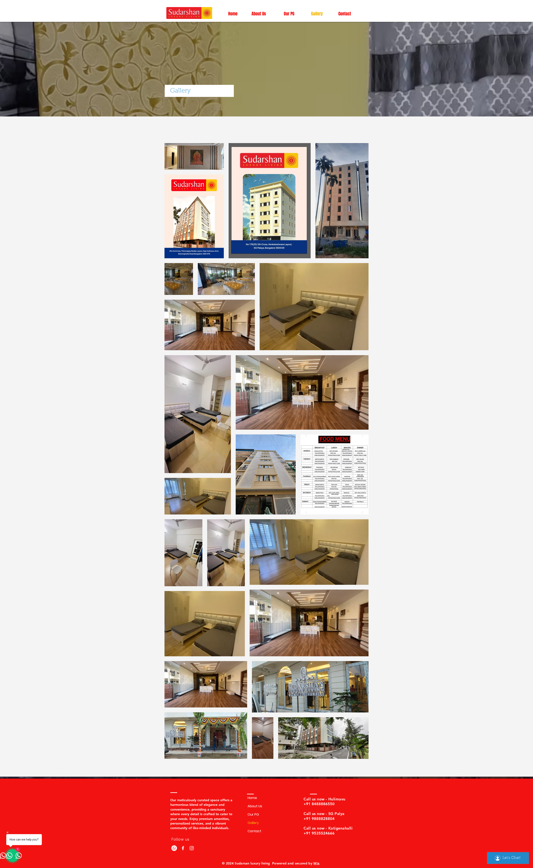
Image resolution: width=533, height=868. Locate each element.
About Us (255, 806)
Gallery (253, 822)
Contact (254, 831)
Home (252, 797)
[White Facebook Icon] (183, 848)
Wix (316, 863)
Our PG (253, 814)
